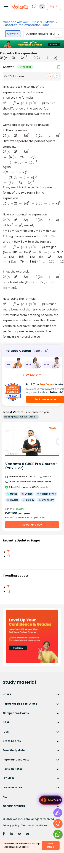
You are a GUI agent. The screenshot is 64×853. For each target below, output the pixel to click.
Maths (50, 22)
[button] (13, 364)
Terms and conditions (34, 825)
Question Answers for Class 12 (44, 34)
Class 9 (36, 22)
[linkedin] (11, 834)
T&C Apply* (56, 392)
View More (30, 375)
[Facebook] (4, 834)
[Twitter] (19, 834)
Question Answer (15, 22)
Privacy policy (11, 825)
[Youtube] (27, 834)
